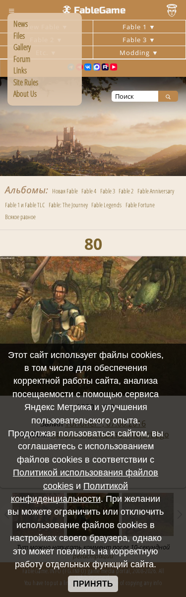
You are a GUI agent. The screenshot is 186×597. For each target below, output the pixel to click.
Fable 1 (136, 26)
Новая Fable (65, 190)
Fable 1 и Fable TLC (25, 204)
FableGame (99, 10)
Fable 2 (126, 190)
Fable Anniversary (155, 190)
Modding (136, 52)
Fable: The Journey (68, 204)
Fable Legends (106, 204)
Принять (93, 584)
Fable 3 (136, 39)
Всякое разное (20, 216)
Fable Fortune (140, 204)
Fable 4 (88, 190)
